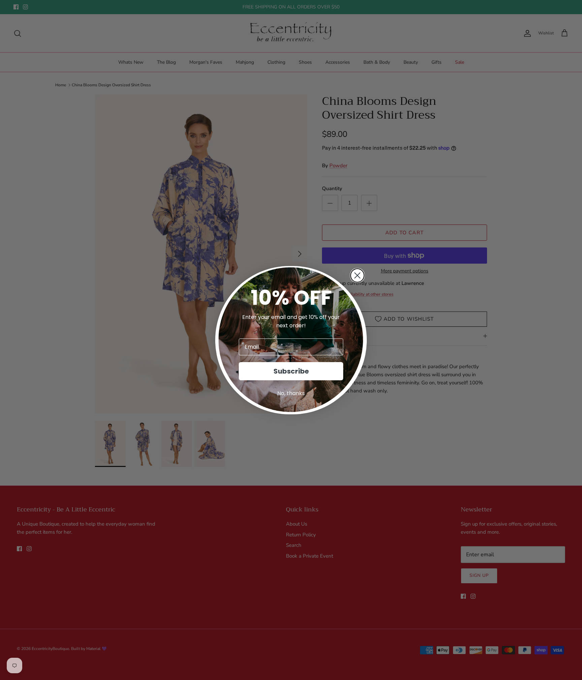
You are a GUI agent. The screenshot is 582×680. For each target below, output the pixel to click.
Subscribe (291, 371)
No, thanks (291, 393)
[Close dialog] (357, 275)
